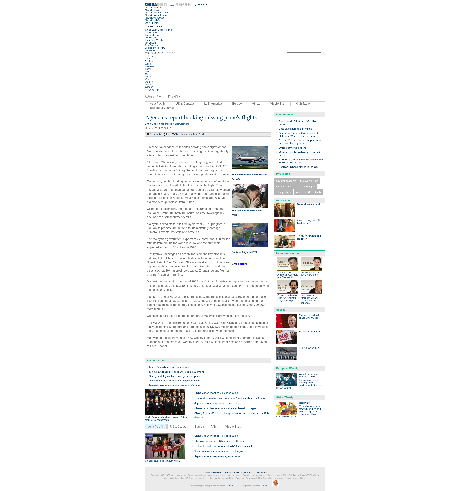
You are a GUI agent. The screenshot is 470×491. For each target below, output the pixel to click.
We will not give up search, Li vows (308, 375)
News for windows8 (154, 18)
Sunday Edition (152, 35)
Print (168, 134)
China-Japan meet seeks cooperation (216, 392)
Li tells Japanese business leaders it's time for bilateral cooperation (166, 418)
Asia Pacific (157, 103)
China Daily (151, 32)
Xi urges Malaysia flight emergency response (175, 376)
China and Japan (306, 186)
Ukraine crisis (284, 186)
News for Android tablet (156, 15)
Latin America (213, 103)
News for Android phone (157, 12)
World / (151, 97)
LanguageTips (152, 89)
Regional (149, 61)
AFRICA (166, 53)
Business (149, 66)
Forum (148, 84)
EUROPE (157, 53)
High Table (303, 103)
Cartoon (149, 87)
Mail (177, 134)
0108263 (230, 486)
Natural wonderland (308, 204)
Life (147, 71)
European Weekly (154, 40)
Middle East (277, 103)
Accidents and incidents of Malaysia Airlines (174, 380)
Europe (237, 103)
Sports (148, 69)
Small (201, 134)
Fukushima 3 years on (310, 331)
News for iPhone (153, 7)
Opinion (149, 82)
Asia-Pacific (169, 97)
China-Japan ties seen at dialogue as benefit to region (225, 408)
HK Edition (150, 42)
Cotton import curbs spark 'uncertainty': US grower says (287, 298)
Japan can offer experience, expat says (217, 403)
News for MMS (152, 20)
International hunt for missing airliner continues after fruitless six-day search (299, 384)
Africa (256, 103)
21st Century (151, 45)
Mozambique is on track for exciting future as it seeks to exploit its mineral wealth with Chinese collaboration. (299, 411)
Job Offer (261, 472)
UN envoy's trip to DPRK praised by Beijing (219, 440)
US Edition (150, 37)
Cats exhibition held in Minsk (295, 128)
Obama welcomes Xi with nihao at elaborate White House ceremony (298, 134)
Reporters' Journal (162, 107)
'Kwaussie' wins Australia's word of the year (219, 451)
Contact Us (248, 472)
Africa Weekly (284, 397)
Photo (148, 76)
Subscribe (150, 50)
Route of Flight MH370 (244, 252)
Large (184, 134)
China (148, 58)
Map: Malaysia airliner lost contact (169, 367)
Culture (148, 74)
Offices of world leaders (292, 147)
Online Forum (152, 23)
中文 (147, 53)
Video (148, 79)
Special (280, 309)
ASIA (172, 53)
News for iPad (152, 10)
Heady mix (304, 403)
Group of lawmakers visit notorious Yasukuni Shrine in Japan (229, 397)
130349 (265, 486)
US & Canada (185, 103)
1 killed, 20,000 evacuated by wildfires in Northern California (301, 161)
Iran (297, 192)
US (151, 53)
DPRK (307, 192)
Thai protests (284, 192)
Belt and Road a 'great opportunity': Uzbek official (223, 446)
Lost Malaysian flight (309, 348)
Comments (155, 134)
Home (151, 56)
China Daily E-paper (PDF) (158, 30)
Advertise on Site (232, 472)
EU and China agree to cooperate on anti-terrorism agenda (300, 142)
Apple (318, 192)
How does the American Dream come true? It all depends (309, 299)
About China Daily (213, 472)
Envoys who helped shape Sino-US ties (309, 316)
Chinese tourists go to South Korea (162, 461)
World (148, 64)
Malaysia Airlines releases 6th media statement (176, 371)
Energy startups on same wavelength (310, 273)
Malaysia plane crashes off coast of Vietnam (174, 384)
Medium (193, 134)
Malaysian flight (309, 180)
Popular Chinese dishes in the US (298, 166)
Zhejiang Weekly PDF (156, 48)
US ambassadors (286, 180)
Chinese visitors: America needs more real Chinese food (287, 275)
